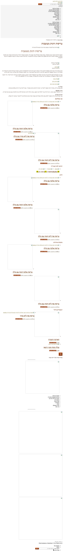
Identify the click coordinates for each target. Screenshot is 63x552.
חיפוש (40, 4)
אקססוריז (57, 15)
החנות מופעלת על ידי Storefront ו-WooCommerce (50, 543)
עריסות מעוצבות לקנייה (53, 11)
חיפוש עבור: (59, 4)
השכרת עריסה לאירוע (54, 10)
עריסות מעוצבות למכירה (53, 23)
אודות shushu (56, 16)
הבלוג (58, 18)
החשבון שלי (56, 545)
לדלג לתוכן (55, 1)
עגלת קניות (56, 550)
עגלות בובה (56, 14)
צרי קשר (57, 19)
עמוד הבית (59, 40)
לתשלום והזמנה (43, 108)
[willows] (54, 84)
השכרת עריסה (55, 8)
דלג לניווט (60, 1)
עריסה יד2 (56, 12)
